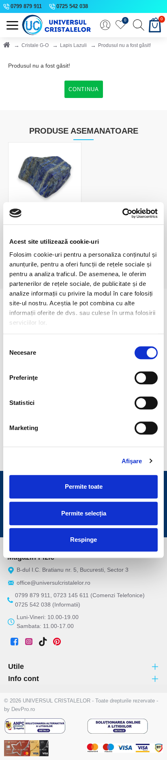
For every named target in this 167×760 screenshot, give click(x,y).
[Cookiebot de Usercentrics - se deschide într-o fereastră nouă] (122, 213)
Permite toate (84, 486)
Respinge (83, 539)
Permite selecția (83, 513)
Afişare (132, 461)
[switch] (146, 377)
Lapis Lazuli (73, 45)
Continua (84, 89)
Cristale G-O (35, 45)
